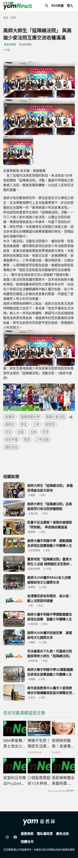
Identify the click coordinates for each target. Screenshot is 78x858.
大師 (33, 432)
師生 (24, 424)
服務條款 (27, 833)
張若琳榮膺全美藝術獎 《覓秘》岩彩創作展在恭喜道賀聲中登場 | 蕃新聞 (63, 780)
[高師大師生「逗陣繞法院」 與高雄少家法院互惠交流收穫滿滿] (39, 79)
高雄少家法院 (55, 416)
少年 (36, 424)
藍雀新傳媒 (10, 44)
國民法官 (11, 447)
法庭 (20, 432)
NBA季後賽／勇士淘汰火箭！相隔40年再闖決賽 (14, 743)
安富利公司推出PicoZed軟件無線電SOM (14, 780)
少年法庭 (42, 439)
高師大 (10, 424)
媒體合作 (27, 841)
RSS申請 (57, 5)
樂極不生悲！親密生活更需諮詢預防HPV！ (39, 743)
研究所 (50, 424)
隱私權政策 (45, 833)
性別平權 (11, 439)
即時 (13, 17)
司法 (8, 432)
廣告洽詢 (62, 833)
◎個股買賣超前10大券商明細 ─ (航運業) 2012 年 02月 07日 (39, 780)
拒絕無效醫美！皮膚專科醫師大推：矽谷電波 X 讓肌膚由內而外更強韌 (63, 743)
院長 (27, 439)
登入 (70, 5)
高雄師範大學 (30, 416)
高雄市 (10, 416)
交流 (45, 432)
